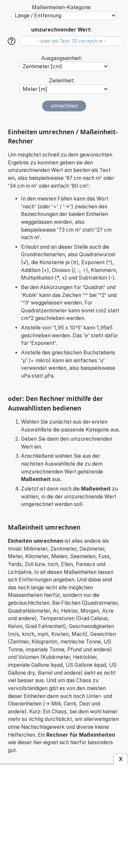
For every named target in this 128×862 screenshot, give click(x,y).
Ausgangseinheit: (61, 58)
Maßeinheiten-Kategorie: (62, 7)
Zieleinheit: (62, 80)
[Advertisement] (65, 812)
